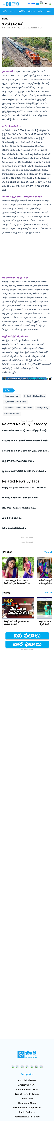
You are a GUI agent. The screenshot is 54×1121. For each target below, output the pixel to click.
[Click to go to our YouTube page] (32, 1066)
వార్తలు (12, 11)
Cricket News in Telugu (27, 1094)
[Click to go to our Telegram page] (36, 1066)
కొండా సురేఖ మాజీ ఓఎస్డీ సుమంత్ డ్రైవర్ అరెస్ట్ (26, 430)
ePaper (32, 4)
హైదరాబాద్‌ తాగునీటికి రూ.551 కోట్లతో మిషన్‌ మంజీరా (25, 471)
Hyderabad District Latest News (18, 408)
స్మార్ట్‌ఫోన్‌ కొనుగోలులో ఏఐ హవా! (24, 461)
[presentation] (5, 567)
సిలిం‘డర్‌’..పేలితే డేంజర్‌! (25, 528)
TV (46, 4)
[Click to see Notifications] (50, 4)
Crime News (27, 1098)
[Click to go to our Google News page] (41, 1066)
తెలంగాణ (31, 11)
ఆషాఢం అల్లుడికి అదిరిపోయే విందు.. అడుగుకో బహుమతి (26, 487)
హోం (5, 11)
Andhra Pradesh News (27, 1089)
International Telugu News (27, 1107)
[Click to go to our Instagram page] (27, 1066)
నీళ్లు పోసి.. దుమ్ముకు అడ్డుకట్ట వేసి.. (27, 508)
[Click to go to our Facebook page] (13, 1066)
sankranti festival (11, 414)
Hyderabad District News (15, 402)
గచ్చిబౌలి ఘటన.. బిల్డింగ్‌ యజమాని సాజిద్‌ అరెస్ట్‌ (26, 441)
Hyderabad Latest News (34, 396)
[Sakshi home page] (27, 1054)
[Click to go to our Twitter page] (22, 1066)
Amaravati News (27, 1085)
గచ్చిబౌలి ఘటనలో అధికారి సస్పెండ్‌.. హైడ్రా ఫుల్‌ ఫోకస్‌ (26, 451)
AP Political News (27, 1080)
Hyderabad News (11, 396)
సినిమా (41, 11)
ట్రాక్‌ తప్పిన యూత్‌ (26, 518)
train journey (42, 408)
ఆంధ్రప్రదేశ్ (21, 11)
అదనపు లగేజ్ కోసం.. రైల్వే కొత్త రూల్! (26, 498)
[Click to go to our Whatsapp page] (17, 1066)
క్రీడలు (49, 11)
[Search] (37, 4)
